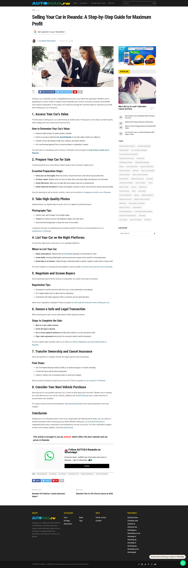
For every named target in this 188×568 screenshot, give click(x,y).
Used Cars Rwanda (102, 474)
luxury (150, 183)
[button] (87, 466)
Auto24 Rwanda (65, 137)
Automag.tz (132, 543)
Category (83, 3)
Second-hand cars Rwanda (137, 203)
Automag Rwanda (75, 404)
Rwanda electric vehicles (141, 199)
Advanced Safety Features (127, 146)
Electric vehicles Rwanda (140, 174)
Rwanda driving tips (126, 199)
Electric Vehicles (125, 174)
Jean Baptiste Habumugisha (47, 41)
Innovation (149, 179)
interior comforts (141, 183)
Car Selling (62, 474)
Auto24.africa (133, 517)
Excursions (68, 524)
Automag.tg (132, 540)
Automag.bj (132, 552)
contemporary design (126, 162)
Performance (143, 187)
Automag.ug (132, 546)
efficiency (135, 170)
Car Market (52, 474)
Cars (65, 517)
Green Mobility (124, 179)
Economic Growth (125, 170)
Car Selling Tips (73, 474)
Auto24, (67, 437)
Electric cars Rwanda (147, 170)
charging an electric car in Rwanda (97, 192)
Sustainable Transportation (128, 215)
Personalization (124, 191)
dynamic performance (146, 166)
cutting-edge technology (142, 162)
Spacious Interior (125, 207)
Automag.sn (132, 530)
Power (134, 191)
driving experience (131, 166)
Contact (111, 3)
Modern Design (124, 187)
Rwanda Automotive (87, 474)
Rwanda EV (123, 203)
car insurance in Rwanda (95, 380)
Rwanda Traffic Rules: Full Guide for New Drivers (139, 122)
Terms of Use (101, 517)
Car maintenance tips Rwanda (129, 154)
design (121, 166)
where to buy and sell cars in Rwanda (97, 267)
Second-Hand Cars (98, 3)
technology (142, 215)
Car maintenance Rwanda (139, 150)
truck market (123, 219)
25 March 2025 (63, 41)
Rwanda (136, 195)
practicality (141, 191)
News (81, 517)
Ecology (67, 521)
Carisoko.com (133, 521)
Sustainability (137, 207)
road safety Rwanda (125, 195)
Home (75, 3)
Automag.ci (132, 536)
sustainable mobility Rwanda (143, 211)
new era (133, 187)
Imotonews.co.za (134, 533)
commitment (140, 158)
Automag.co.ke (133, 549)
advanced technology (144, 146)
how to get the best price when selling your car (91, 302)
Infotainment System (137, 179)
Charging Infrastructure (127, 158)
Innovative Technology (126, 183)
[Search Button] (154, 3)
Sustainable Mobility (126, 211)
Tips (38, 10)
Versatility (147, 219)
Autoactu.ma (132, 527)
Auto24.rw (131, 524)
